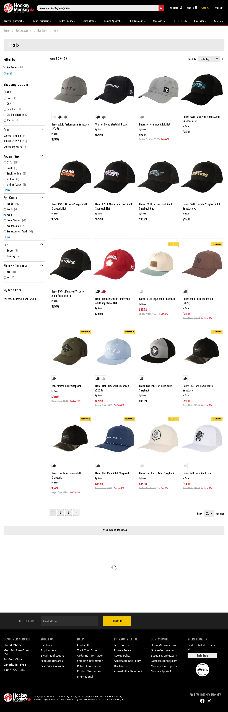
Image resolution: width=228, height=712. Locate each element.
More (8, 190)
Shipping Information (90, 660)
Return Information (89, 666)
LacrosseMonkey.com (164, 660)
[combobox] (100, 8)
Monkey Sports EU (162, 671)
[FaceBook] (202, 701)
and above (16, 146)
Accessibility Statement (128, 671)
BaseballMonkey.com (164, 655)
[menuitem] (14, 20)
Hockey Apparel (23, 30)
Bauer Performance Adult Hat (154, 124)
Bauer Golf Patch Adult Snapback (156, 473)
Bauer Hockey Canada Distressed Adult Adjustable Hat (112, 301)
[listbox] (70, 117)
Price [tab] (7, 129)
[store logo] (19, 8)
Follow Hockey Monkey (205, 695)
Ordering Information (90, 655)
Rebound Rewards (51, 660)
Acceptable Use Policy (127, 660)
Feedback (46, 645)
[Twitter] (209, 701)
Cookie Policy (122, 655)
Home (7, 30)
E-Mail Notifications (52, 655)
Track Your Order (87, 650)
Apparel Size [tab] (12, 156)
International (85, 676)
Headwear (42, 30)
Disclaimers (121, 666)
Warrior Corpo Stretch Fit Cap (111, 124)
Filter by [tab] (9, 59)
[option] (53, 117)
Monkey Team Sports (164, 666)
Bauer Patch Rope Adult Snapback (157, 299)
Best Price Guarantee (53, 666)
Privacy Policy (122, 650)
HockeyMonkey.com (163, 645)
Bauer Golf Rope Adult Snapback (112, 473)
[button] (219, 8)
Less (7, 237)
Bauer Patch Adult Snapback (66, 386)
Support (174, 7)
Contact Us (83, 645)
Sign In (190, 7)
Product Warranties (89, 671)
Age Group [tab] (10, 197)
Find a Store (202, 655)
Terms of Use (122, 645)
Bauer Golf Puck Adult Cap (197, 473)
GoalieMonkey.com (163, 650)
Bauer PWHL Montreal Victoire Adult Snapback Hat (67, 293)
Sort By (192, 59)
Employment (48, 650)
